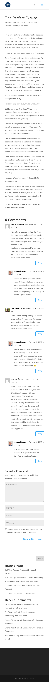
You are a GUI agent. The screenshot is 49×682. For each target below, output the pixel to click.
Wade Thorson (17, 224)
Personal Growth (11, 26)
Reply (39, 263)
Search (40, 558)
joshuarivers (11, 22)
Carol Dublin (16, 308)
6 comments (23, 26)
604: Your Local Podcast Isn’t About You (21, 581)
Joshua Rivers (20, 271)
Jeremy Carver (17, 379)
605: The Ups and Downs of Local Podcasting (24, 577)
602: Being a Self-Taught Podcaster (20, 593)
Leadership (33, 22)
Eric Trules (9, 612)
